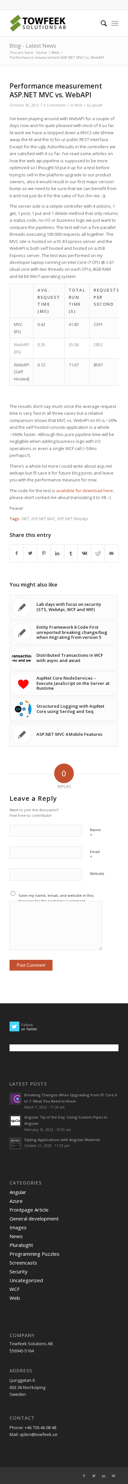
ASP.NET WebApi (72, 518)
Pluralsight (21, 1245)
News (16, 1236)
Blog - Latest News (33, 45)
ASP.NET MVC (43, 518)
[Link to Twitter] (94, 1476)
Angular (18, 1192)
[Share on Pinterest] (44, 553)
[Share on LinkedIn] (57, 553)
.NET (25, 518)
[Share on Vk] (84, 553)
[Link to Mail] (113, 1476)
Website (97, 873)
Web (78, 105)
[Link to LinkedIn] (104, 1476)
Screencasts (23, 1262)
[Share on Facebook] (16, 553)
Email (95, 854)
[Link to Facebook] (84, 1476)
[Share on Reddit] (97, 553)
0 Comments (55, 105)
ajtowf (97, 105)
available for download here (84, 490)
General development (34, 1218)
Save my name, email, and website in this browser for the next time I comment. (56, 898)
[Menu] (115, 23)
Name (95, 832)
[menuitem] (100, 23)
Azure (16, 1201)
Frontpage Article (29, 1209)
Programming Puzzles (34, 1253)
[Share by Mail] (111, 553)
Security (19, 1271)
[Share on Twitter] (30, 553)
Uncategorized (26, 1280)
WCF (15, 1289)
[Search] (100, 23)
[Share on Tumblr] (70, 553)
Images (18, 1227)
